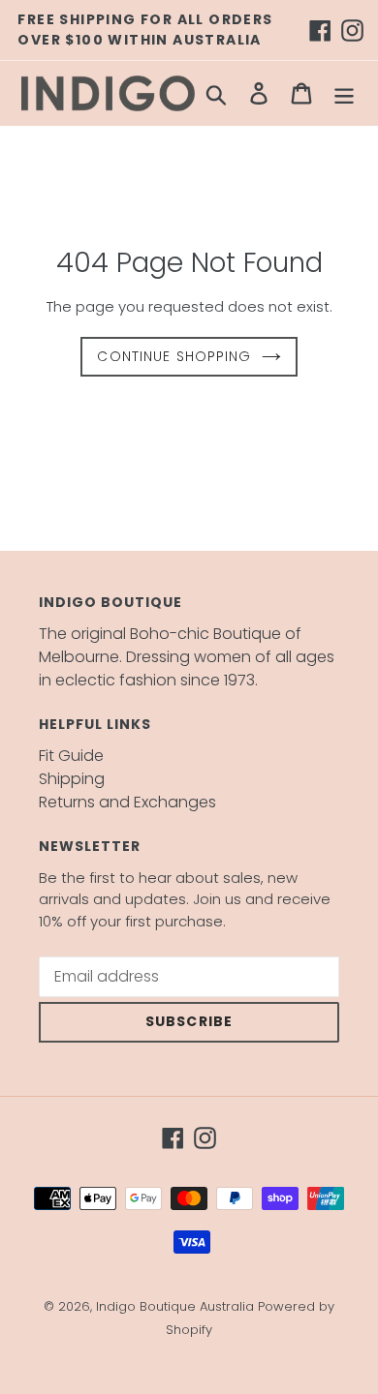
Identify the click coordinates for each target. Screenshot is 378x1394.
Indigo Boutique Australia (175, 1306)
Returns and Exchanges (127, 802)
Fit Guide (71, 755)
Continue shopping (174, 356)
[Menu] (344, 93)
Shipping (72, 779)
